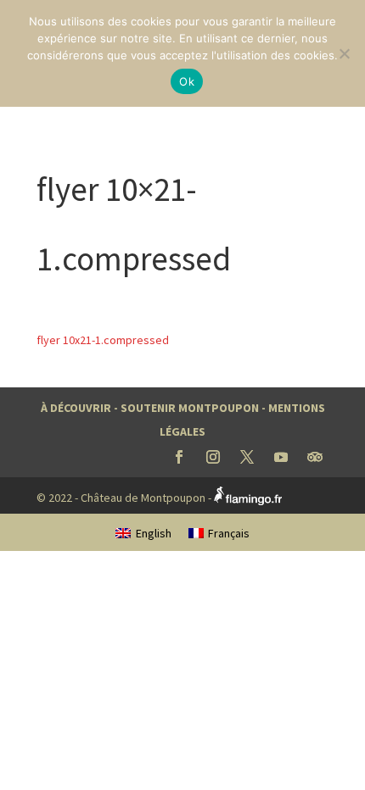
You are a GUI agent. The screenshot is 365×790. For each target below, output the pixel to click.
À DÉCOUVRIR (76, 407)
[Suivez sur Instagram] (213, 456)
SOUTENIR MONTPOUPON (190, 407)
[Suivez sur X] (247, 456)
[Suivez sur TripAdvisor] (314, 456)
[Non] (343, 53)
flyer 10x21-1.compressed (102, 340)
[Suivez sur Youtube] (281, 456)
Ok (186, 81)
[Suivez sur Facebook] (179, 456)
